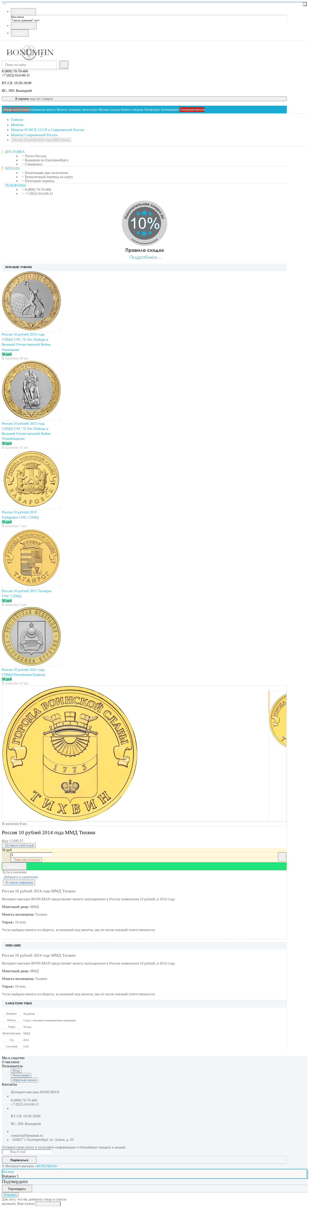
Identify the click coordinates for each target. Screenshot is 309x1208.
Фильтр (8, 1172)
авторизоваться (48, 1204)
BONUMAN (46, 1166)
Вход (16, 1070)
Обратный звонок (24, 1080)
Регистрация (21, 1075)
